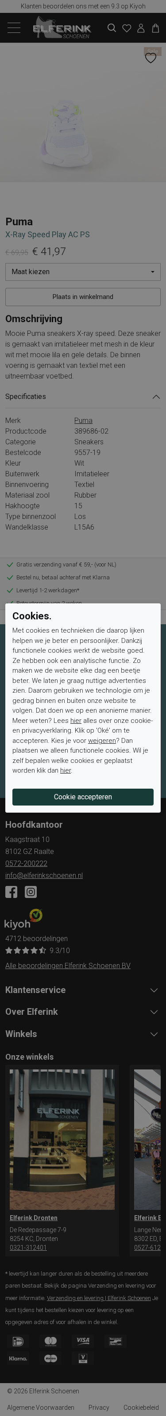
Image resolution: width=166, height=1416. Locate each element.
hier (75, 721)
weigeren (102, 741)
